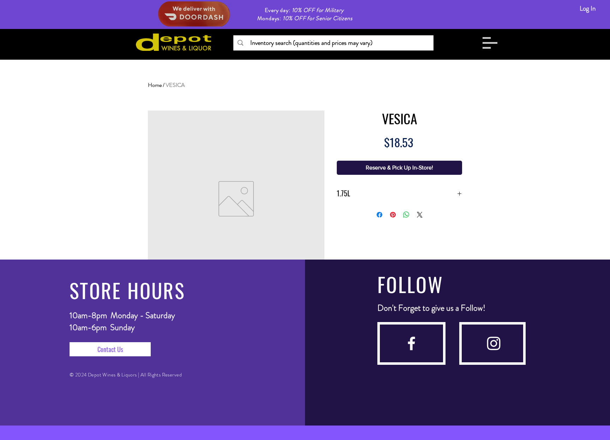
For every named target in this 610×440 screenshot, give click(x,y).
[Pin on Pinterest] (393, 214)
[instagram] (494, 343)
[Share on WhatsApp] (406, 214)
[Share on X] (419, 214)
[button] (490, 43)
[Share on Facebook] (379, 214)
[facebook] (411, 343)
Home (155, 85)
